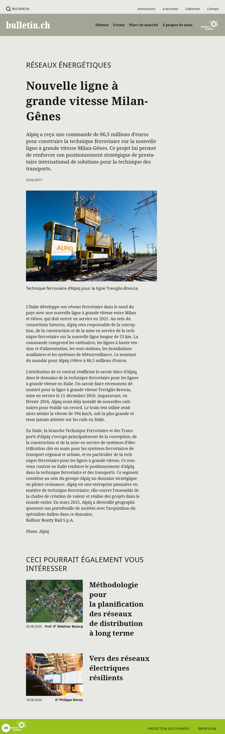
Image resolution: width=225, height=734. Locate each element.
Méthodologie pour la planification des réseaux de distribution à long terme (116, 609)
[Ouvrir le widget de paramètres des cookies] (6, 728)
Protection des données (169, 728)
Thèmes (102, 24)
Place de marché (143, 24)
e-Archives (170, 9)
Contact (213, 9)
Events (119, 24)
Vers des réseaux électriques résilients (119, 667)
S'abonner (192, 9)
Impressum (207, 728)
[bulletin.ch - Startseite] (28, 25)
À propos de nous (177, 24)
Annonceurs (147, 9)
